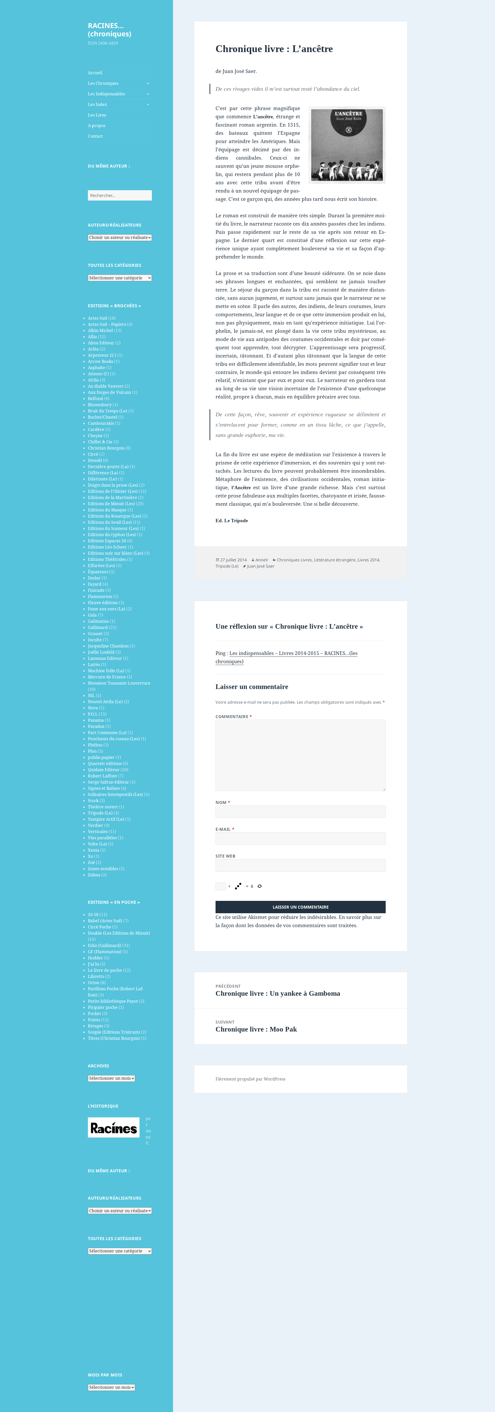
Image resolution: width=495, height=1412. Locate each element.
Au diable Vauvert (105, 386)
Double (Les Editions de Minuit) (119, 933)
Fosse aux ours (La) (106, 609)
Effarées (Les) (101, 565)
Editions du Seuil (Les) (110, 522)
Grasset (95, 633)
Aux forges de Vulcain (109, 392)
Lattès (94, 664)
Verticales (98, 831)
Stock (93, 800)
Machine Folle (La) (106, 671)
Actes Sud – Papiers (107, 324)
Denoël (95, 460)
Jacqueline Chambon (108, 646)
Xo (90, 856)
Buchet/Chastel (102, 417)
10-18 (93, 914)
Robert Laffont (102, 776)
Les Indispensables (106, 94)
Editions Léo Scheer (107, 547)
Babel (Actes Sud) (105, 921)
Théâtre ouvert (103, 807)
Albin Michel (100, 330)
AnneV (261, 560)
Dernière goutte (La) (108, 466)
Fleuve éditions (103, 602)
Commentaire (234, 716)
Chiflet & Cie (100, 442)
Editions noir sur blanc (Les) (115, 553)
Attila (93, 380)
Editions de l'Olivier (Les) (113, 491)
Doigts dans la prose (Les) (113, 485)
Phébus (95, 745)
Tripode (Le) (100, 813)
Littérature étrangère (335, 560)
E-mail (225, 829)
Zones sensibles (103, 868)
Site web (225, 856)
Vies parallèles (102, 838)
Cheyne (95, 435)
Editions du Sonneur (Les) (113, 528)
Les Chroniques (103, 83)
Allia (92, 336)
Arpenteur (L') (102, 355)
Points (94, 1020)
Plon (92, 751)
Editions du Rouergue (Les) (114, 516)
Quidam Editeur (104, 770)
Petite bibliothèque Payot (113, 1001)
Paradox (96, 726)
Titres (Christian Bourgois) (114, 1038)
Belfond (95, 398)
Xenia (93, 850)
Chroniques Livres (294, 560)
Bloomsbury (100, 405)
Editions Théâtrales (107, 559)
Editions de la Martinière (112, 497)
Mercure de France (107, 677)
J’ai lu (93, 964)
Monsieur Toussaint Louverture (119, 683)
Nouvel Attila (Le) (105, 701)
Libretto (96, 976)
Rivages (95, 1026)
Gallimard (98, 627)
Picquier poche (103, 1007)
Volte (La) (97, 844)
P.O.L (93, 714)
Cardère (96, 429)
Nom (223, 802)
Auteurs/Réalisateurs (115, 225)
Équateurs (98, 572)
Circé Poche (99, 927)
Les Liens (97, 115)
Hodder (95, 958)
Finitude (96, 590)
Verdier (95, 825)
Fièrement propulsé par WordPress (250, 1079)
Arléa (93, 349)
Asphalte (96, 367)
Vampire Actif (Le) (106, 819)
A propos (96, 125)
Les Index (97, 104)
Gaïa (92, 615)
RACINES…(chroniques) (109, 29)
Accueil (95, 73)
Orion (93, 982)
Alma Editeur (101, 343)
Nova (93, 708)
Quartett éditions (105, 763)
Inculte (95, 640)
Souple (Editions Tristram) (114, 1032)
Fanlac (94, 578)
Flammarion (100, 596)
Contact (95, 136)
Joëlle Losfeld (101, 652)
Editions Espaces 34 (107, 541)
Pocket (94, 1013)
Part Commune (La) (107, 732)
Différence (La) (103, 473)
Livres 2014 (368, 560)
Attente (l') (98, 374)
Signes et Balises (104, 788)
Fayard (95, 584)
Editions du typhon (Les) (112, 534)
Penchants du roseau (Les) (114, 739)
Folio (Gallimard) (104, 945)
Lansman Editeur (105, 658)
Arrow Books (100, 361)
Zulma (94, 875)
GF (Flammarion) (104, 951)
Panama (96, 720)
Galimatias (98, 621)
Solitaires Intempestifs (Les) (115, 794)
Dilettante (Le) (102, 479)
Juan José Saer (261, 566)
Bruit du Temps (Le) (107, 411)
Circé (93, 454)
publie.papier (101, 757)
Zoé (91, 862)
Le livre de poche (105, 970)
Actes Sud (97, 318)
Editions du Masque (107, 510)
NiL (91, 695)
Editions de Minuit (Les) (111, 503)
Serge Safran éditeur (108, 782)
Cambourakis (101, 423)
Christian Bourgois (106, 448)
